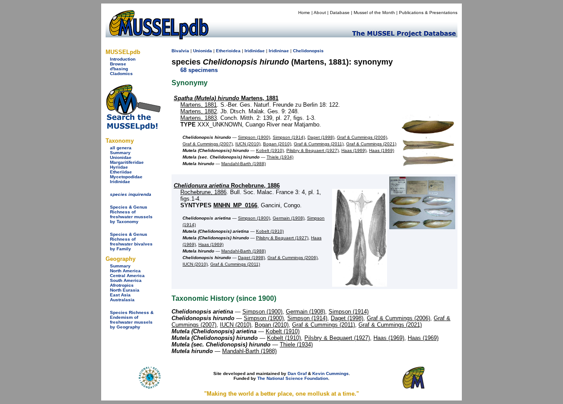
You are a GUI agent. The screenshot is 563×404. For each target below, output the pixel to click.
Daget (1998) (320, 137)
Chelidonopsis (308, 50)
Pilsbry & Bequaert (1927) (312, 150)
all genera (121, 147)
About (320, 12)
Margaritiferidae (127, 162)
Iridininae (279, 50)
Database (340, 12)
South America (126, 280)
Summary (120, 152)
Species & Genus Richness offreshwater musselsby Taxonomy (131, 214)
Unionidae (121, 157)
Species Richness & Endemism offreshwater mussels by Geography (132, 319)
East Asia (120, 294)
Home (304, 12)
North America (125, 270)
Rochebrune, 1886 (227, 185)
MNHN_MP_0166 (235, 205)
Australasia (122, 299)
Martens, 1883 (198, 118)
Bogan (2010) (277, 143)
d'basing (119, 68)
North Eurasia (124, 290)
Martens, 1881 (226, 98)
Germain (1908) (288, 218)
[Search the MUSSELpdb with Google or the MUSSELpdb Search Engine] (133, 128)
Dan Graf (297, 373)
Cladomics (121, 73)
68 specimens (199, 70)
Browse (118, 63)
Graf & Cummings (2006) (362, 137)
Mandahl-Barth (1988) (243, 163)
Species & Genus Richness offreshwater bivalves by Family (131, 241)
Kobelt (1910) (270, 150)
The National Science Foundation (292, 378)
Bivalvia (180, 50)
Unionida (202, 50)
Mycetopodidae (126, 176)
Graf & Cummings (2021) (371, 143)
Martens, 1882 (198, 111)
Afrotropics (122, 285)
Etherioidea (228, 50)
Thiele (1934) (280, 157)
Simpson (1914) (289, 137)
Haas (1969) (353, 150)
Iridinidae (120, 181)
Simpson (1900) (254, 137)
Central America (127, 275)
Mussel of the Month (374, 12)
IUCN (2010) (247, 143)
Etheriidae (121, 172)
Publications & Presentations (428, 12)
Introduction (122, 59)
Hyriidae (119, 167)
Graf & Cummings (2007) (208, 143)
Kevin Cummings (330, 373)
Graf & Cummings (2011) (319, 143)
